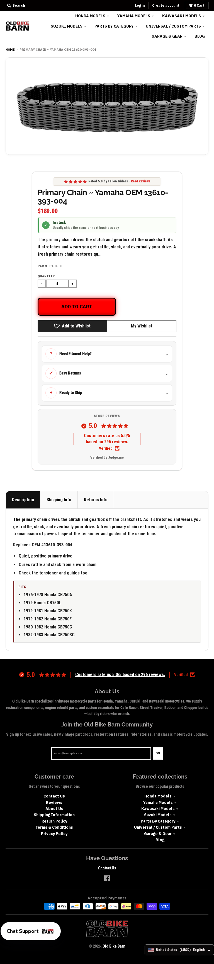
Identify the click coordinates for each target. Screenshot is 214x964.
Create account (165, 5)
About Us (54, 808)
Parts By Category (158, 821)
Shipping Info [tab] (59, 499)
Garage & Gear (158, 833)
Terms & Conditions (54, 827)
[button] (31, 931)
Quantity (46, 276)
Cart (199, 5)
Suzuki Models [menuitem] (66, 26)
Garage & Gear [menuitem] (167, 36)
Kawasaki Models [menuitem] (181, 15)
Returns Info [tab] (96, 499)
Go (157, 753)
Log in (140, 5)
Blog (159, 839)
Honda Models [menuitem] (90, 15)
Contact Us (54, 796)
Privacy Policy (54, 833)
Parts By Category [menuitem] (114, 26)
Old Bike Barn (114, 946)
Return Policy (54, 821)
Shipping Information (54, 814)
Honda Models (158, 796)
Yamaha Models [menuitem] (133, 15)
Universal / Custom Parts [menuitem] (173, 26)
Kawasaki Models (158, 808)
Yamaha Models (158, 802)
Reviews (54, 802)
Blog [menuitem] (199, 36)
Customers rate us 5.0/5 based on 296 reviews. (107, 438)
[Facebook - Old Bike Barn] (107, 878)
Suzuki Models (158, 814)
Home (10, 50)
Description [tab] (23, 499)
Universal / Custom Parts (158, 827)
